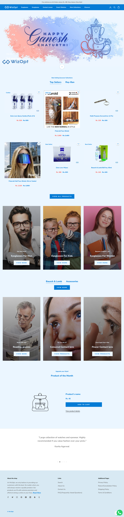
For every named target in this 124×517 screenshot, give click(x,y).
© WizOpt (10, 511)
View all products (62, 196)
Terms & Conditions (105, 493)
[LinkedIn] (30, 497)
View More (62, 287)
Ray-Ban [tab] (69, 82)
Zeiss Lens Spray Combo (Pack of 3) (22, 116)
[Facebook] (8, 497)
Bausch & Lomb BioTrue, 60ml (101, 168)
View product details (73, 411)
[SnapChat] (34, 497)
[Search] (114, 7)
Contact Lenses (47, 7)
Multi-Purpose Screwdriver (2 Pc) (101, 116)
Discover (87, 7)
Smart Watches (61, 7)
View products (62, 354)
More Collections (75, 7)
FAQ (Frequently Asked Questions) (70, 493)
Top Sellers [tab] (55, 82)
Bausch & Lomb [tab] (54, 281)
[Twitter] (12, 497)
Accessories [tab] (72, 281)
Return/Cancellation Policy (107, 486)
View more (21, 263)
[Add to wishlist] (38, 92)
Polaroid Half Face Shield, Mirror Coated (22, 181)
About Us (61, 486)
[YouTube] (26, 497)
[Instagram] (17, 497)
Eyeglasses (24, 7)
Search (60, 482)
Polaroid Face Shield (62, 131)
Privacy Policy (103, 482)
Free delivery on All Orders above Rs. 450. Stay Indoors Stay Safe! (62, 2)
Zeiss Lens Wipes (62, 168)
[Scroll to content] (62, 66)
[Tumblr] (39, 497)
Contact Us (61, 489)
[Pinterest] (21, 497)
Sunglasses (35, 7)
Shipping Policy (103, 489)
